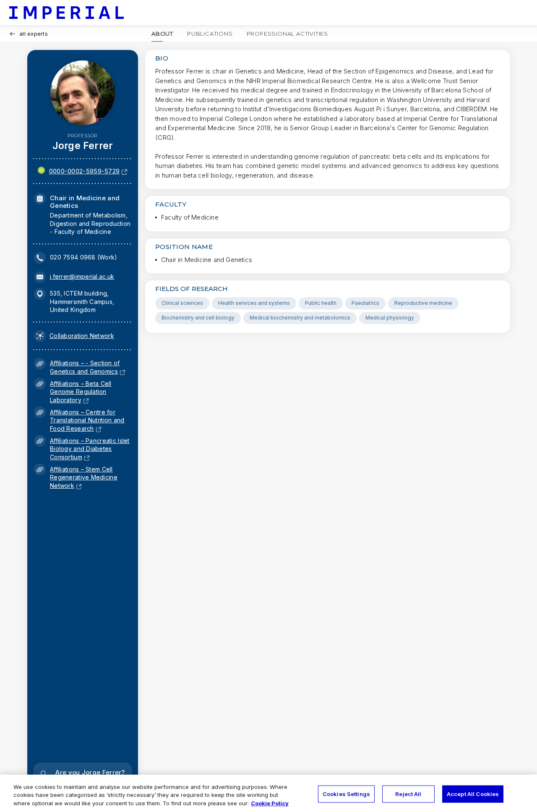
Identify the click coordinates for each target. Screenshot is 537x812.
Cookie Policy (270, 803)
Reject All (408, 793)
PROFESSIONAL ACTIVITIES (287, 33)
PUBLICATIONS (210, 33)
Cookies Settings (346, 793)
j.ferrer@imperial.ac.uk (82, 276)
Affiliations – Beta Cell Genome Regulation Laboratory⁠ (81, 391)
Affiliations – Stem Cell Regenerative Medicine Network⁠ (83, 477)
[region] (268, 793)
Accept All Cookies (473, 793)
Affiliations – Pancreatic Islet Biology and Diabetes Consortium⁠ (90, 449)
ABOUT (162, 33)
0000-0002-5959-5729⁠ (84, 171)
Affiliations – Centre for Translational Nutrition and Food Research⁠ (87, 420)
